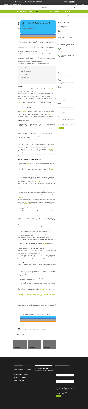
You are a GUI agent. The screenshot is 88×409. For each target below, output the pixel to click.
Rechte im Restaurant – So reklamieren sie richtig (42, 368)
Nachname (59, 103)
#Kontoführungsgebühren (18, 374)
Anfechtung (22, 80)
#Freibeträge (22, 371)
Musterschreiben (68, 11)
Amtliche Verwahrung (24, 74)
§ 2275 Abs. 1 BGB (50, 88)
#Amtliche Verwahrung (25, 328)
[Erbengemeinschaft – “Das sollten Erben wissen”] (66, 29)
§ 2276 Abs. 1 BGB (23, 111)
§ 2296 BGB (42, 251)
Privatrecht (37, 11)
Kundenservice (15, 4)
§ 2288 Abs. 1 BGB (37, 181)
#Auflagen (43, 328)
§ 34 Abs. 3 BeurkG (29, 152)
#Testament (29, 329)
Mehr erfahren (66, 1)
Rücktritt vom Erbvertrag (24, 78)
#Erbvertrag (49, 328)
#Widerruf (15, 380)
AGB (11, 4)
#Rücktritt (24, 329)
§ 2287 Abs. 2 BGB (40, 175)
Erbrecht (58, 15)
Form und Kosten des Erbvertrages (26, 71)
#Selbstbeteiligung (17, 377)
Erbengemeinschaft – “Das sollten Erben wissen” (67, 31)
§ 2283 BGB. (42, 289)
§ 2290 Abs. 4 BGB (27, 203)
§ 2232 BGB (49, 114)
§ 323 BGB (45, 243)
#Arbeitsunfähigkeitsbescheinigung (19, 369)
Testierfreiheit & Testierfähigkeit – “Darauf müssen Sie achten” (67, 45)
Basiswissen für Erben (20, 20)
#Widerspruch (21, 380)
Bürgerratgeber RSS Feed (44, 364)
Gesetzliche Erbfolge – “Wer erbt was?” (67, 48)
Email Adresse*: (60, 109)
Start (51, 15)
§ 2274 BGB (36, 91)
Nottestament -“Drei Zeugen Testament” (67, 37)
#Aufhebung (38, 328)
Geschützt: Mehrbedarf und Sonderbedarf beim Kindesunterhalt (44, 370)
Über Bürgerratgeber (6, 4)
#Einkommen (29, 369)
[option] (20, 345)
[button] (21, 33)
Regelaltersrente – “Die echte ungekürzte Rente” (67, 83)
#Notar (19, 329)
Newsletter (19, 4)
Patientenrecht (19, 11)
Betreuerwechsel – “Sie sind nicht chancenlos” (67, 75)
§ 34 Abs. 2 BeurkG (51, 149)
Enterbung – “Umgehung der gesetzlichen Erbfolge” (67, 59)
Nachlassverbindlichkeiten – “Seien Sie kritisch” (66, 27)
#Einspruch (16, 371)
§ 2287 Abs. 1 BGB (49, 169)
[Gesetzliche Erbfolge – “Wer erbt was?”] (66, 47)
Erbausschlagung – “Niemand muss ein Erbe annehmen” (67, 56)
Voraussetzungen (23, 70)
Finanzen (42, 11)
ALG (46, 11)
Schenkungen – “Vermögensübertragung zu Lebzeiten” (67, 52)
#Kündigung (26, 374)
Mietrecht (25, 11)
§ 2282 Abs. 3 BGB (29, 290)
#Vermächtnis (43, 329)
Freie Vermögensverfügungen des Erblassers (27, 75)
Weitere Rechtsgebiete (59, 11)
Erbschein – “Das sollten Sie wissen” (66, 33)
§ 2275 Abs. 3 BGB (30, 103)
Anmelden (77, 4)
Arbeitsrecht (31, 11)
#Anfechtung (32, 328)
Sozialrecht (51, 11)
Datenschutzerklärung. (71, 125)
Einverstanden (71, 1)
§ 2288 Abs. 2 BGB (52, 184)
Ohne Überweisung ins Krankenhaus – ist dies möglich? (42, 372)
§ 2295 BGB (26, 244)
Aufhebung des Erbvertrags (25, 77)
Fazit (21, 81)
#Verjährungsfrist (36, 329)
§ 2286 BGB (28, 163)
